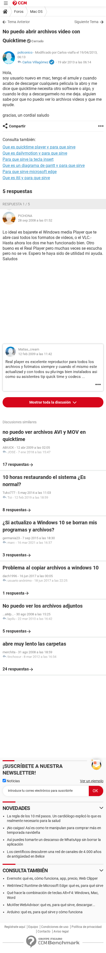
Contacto (44, 931)
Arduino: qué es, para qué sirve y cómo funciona (45, 912)
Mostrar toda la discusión (50, 402)
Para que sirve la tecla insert (28, 159)
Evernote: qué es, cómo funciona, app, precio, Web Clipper (52, 878)
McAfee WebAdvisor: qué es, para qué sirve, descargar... (51, 905)
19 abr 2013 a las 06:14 (74, 62)
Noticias (13, 781)
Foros (18, 11)
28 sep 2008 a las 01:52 (35, 220)
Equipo (33, 927)
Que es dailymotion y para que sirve (35, 153)
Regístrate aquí (14, 927)
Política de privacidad (87, 927)
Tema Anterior (18, 22)
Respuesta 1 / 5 (16, 204)
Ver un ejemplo (91, 781)
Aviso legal (61, 931)
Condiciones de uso (54, 927)
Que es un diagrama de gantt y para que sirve (44, 165)
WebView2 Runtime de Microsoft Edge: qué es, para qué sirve (55, 886)
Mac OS (36, 11)
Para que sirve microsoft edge (30, 171)
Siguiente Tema (86, 22)
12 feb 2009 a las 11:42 (35, 354)
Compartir (17, 126)
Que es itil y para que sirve (26, 177)
